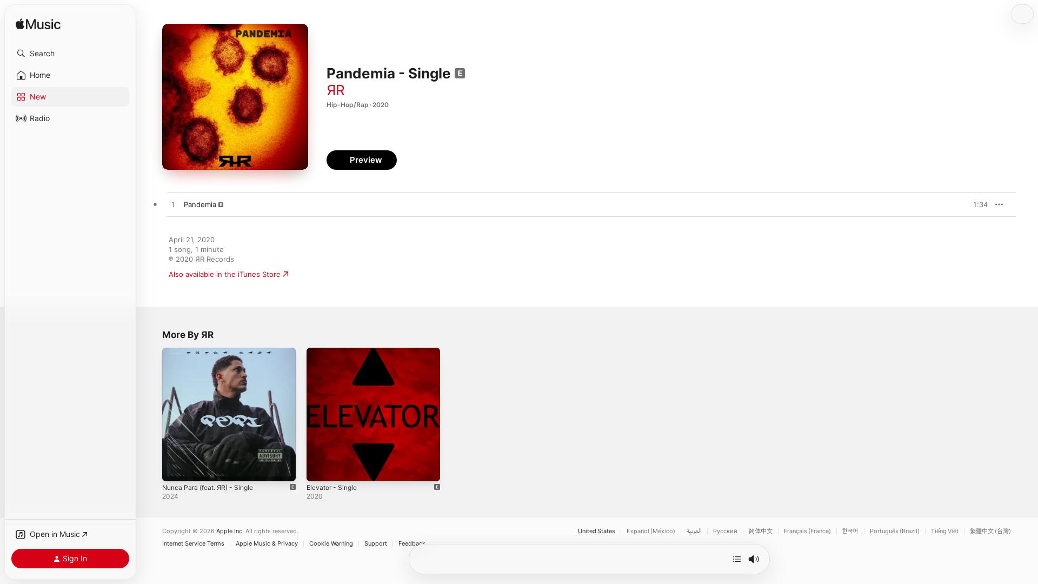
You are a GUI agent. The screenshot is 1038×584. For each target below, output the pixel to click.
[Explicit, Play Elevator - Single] (320, 468)
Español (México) (651, 531)
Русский (725, 531)
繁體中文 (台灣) (990, 531)
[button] (70, 53)
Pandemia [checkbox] (200, 204)
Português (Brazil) (895, 531)
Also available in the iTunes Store (225, 274)
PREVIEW (976, 204)
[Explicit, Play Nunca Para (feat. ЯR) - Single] (176, 468)
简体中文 (761, 531)
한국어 (850, 531)
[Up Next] (736, 559)
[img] (38, 24)
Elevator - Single (334, 352)
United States (596, 531)
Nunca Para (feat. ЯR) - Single (212, 352)
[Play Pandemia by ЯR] (173, 205)
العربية (694, 531)
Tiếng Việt (945, 531)
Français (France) (807, 531)
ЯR (336, 90)
